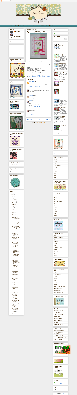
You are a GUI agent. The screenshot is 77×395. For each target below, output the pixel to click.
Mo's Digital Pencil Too (58, 310)
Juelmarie (56, 241)
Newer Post (29, 119)
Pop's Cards (31, 81)
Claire (55, 203)
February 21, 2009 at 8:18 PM (34, 98)
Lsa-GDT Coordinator (58, 288)
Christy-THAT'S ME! (58, 201)
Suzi (55, 213)
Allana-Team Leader (58, 247)
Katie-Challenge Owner (58, 195)
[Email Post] (42, 75)
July (13, 207)
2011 (12, 194)
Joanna (55, 249)
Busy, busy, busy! (15, 297)
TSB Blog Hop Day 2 (63, 63)
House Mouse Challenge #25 (15, 240)
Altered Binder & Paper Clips (62, 117)
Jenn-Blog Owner (57, 290)
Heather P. (31, 95)
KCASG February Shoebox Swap (15, 243)
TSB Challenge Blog (58, 148)
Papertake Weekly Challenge (15, 238)
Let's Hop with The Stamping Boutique (62, 55)
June (13, 209)
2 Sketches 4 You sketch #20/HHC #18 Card (15, 251)
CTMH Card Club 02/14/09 (15, 246)
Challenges (34, 76)
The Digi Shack (57, 316)
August (13, 206)
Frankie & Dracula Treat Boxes (62, 126)
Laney (55, 207)
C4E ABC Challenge (15, 292)
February (14, 215)
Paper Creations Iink (14, 164)
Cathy (55, 272)
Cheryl (55, 161)
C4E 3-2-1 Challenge (16, 298)
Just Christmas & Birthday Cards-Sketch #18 (15, 268)
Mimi (55, 245)
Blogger (63, 393)
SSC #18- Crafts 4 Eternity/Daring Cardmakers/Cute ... (15, 284)
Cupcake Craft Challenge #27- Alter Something (15, 221)
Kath (55, 169)
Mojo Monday (31, 62)
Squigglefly (56, 322)
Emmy (55, 167)
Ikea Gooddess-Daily (58, 339)
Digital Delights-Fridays (58, 335)
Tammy (55, 215)
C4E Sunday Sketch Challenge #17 (15, 309)
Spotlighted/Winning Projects (47, 25)
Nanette (55, 171)
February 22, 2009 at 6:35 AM (34, 106)
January (13, 311)
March (13, 214)
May (13, 210)
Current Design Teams (19, 25)
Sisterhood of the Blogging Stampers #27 (16, 257)
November (14, 201)
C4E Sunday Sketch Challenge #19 (15, 255)
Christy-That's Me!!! (58, 165)
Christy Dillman (18, 31)
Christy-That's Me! (57, 274)
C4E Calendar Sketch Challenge (16, 301)
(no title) (60, 99)
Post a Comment (31, 114)
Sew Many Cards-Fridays (59, 330)
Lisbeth (55, 211)
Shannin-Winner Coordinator (59, 286)
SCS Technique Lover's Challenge (16, 218)
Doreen (55, 276)
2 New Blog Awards (15, 281)
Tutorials (28, 25)
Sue (55, 173)
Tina (55, 177)
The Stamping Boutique (58, 318)
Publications (35, 25)
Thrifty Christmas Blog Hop (62, 108)
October (13, 202)
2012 (12, 193)
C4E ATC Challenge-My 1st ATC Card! (16, 304)
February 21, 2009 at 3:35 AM (34, 86)
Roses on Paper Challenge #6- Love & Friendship (16, 230)
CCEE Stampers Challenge (15, 272)
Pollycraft (29, 64)
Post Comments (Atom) (41, 122)
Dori (55, 205)
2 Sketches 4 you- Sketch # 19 (15, 266)
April (13, 212)
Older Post (48, 119)
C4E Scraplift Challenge (14, 295)
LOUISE (30, 88)
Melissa (55, 278)
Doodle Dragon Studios (58, 314)
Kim (55, 239)
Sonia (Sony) (56, 251)
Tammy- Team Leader (58, 237)
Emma (30, 100)
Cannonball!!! (61, 72)
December (14, 199)
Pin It (55, 29)
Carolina (55, 197)
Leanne (55, 255)
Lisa (55, 209)
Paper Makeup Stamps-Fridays (60, 337)
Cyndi (55, 253)
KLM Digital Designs (58, 320)
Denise (55, 243)
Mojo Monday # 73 (15, 274)
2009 (12, 198)
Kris (55, 235)
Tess (55, 175)
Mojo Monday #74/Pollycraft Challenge (15, 234)
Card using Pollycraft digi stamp (16, 224)
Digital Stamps (38, 76)
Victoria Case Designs (58, 324)
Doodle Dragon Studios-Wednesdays (58, 333)
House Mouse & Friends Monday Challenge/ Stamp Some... (16, 262)
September (14, 204)
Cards (30, 76)
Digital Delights (57, 312)
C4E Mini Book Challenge (14, 291)
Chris (55, 163)
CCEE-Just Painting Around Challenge (16, 248)
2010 (12, 196)
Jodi (55, 280)
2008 (12, 313)
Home (11, 25)
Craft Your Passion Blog (58, 292)
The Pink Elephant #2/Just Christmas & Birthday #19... (16, 227)
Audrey (55, 159)
